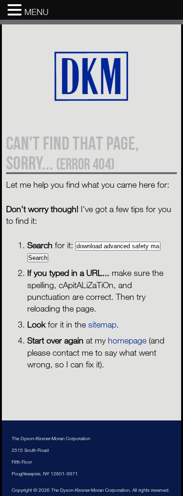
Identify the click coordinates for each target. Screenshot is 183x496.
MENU (36, 12)
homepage (127, 340)
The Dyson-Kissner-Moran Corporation (91, 77)
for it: (50, 245)
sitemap (102, 324)
